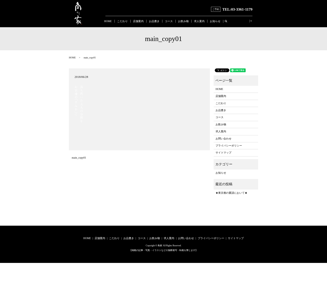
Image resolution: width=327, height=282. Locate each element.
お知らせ (215, 21)
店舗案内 (138, 21)
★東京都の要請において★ (231, 192)
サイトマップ (223, 152)
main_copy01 (79, 157)
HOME (108, 21)
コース (169, 21)
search (227, 21)
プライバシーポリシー (229, 145)
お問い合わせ (223, 138)
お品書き (154, 21)
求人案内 (199, 21)
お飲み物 (183, 21)
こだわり (122, 21)
